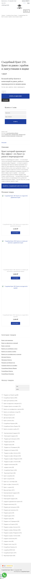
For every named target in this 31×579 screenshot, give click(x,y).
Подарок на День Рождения (13, 458)
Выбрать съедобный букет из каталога (15, 186)
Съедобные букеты (7, 371)
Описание (3, 142)
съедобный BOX (9, 550)
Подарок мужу (15, 134)
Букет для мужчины (7, 340)
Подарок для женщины (12, 439)
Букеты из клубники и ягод (9, 348)
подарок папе (19, 135)
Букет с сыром (9, 487)
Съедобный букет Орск (7, 570)
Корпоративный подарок (12, 433)
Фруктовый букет (10, 473)
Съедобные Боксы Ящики (11, 15)
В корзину (5, 100)
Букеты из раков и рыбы (8, 351)
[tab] (15, 143)
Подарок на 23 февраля (12, 447)
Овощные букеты (6, 360)
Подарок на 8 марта (11, 450)
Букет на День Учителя (11, 484)
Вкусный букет (9, 490)
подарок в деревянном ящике (13, 501)
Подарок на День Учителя (12, 461)
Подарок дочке (9, 441)
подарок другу (8, 134)
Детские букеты (6, 357)
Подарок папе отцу (10, 544)
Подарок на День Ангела (12, 453)
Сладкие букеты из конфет (9, 365)
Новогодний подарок (11, 436)
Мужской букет (9, 495)
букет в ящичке (9, 478)
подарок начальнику (11, 135)
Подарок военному (10, 504)
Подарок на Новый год (8, 362)
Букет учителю (5, 346)
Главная (3, 15)
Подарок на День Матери (12, 456)
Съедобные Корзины (7, 374)
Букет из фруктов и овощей (9, 343)
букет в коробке (9, 476)
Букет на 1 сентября (10, 481)
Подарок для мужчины (11, 510)
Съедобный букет (10, 470)
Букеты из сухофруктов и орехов (11, 354)
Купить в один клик (15, 96)
